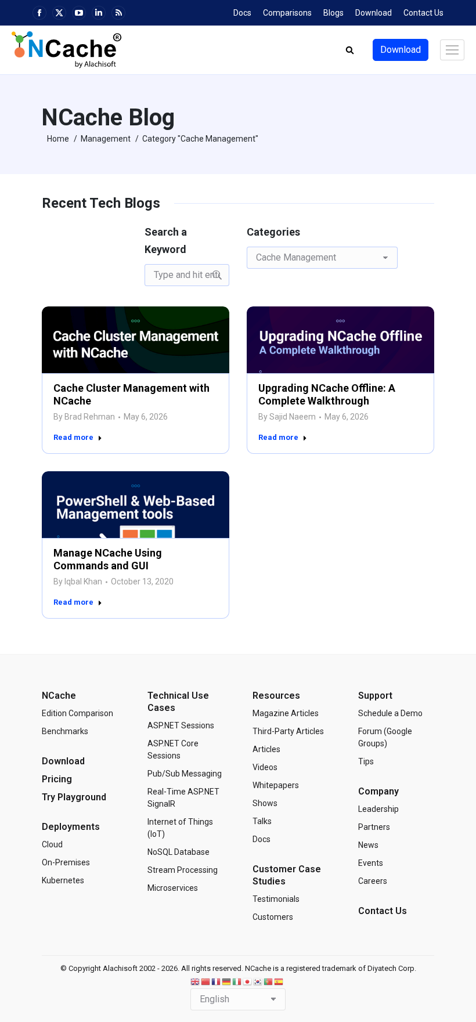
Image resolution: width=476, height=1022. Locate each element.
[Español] (279, 981)
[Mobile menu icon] (452, 49)
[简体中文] (206, 981)
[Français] (216, 981)
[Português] (269, 981)
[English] (195, 981)
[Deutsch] (227, 981)
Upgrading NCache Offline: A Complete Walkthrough (326, 394)
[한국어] (258, 981)
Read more (73, 437)
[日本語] (248, 981)
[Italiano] (237, 981)
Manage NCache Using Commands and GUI (107, 559)
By (84, 416)
